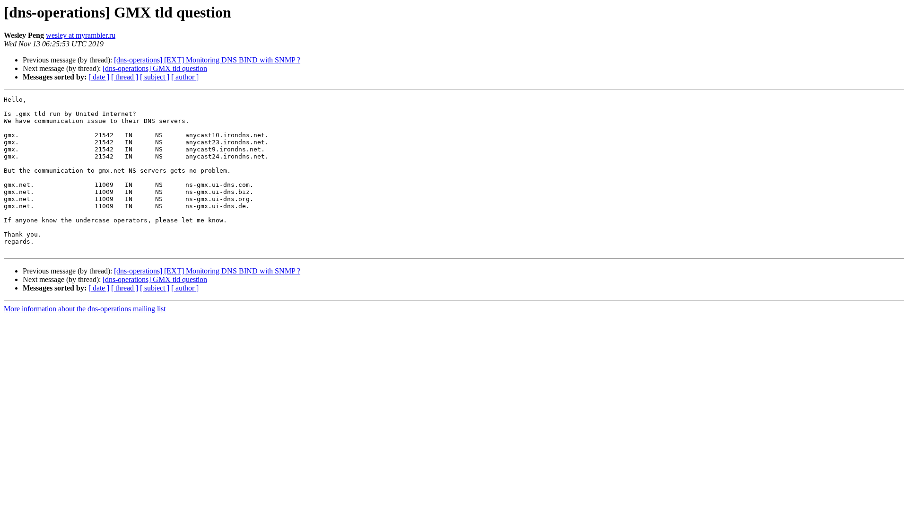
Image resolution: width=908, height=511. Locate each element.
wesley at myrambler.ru (80, 35)
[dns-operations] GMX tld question (155, 68)
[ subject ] (154, 77)
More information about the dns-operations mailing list (85, 309)
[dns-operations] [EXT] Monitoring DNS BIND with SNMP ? (207, 60)
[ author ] (185, 77)
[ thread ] (124, 77)
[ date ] (98, 77)
